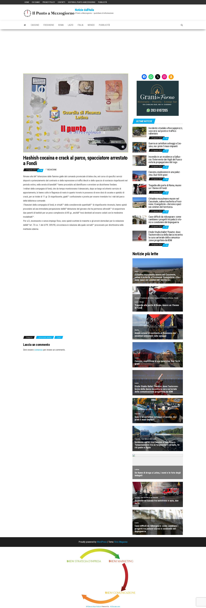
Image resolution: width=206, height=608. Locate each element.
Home (27, 2)
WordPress (102, 542)
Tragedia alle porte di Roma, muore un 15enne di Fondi (165, 187)
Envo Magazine (121, 542)
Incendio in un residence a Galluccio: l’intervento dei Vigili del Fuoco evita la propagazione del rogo (165, 159)
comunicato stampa (44, 337)
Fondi (59, 337)
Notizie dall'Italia (84, 10)
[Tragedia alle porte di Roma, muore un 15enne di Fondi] (139, 189)
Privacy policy (49, 2)
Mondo (91, 25)
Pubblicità (102, 2)
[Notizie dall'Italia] (25, 25)
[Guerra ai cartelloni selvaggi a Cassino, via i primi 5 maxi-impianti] (139, 147)
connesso (38, 349)
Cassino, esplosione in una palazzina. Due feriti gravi (164, 173)
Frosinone (48, 25)
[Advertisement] (103, 50)
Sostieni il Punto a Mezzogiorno (81, 2)
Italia (80, 25)
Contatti (61, 2)
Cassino (35, 25)
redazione (52, 170)
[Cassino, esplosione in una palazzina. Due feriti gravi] (139, 175)
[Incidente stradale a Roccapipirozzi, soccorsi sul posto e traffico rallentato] (139, 132)
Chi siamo (36, 2)
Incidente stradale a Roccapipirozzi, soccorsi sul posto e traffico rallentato (165, 131)
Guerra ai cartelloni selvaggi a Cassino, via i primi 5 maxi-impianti (165, 145)
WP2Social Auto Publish (93, 606)
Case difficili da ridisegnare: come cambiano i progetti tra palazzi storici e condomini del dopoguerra (165, 219)
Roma (61, 25)
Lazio (70, 25)
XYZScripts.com (115, 606)
